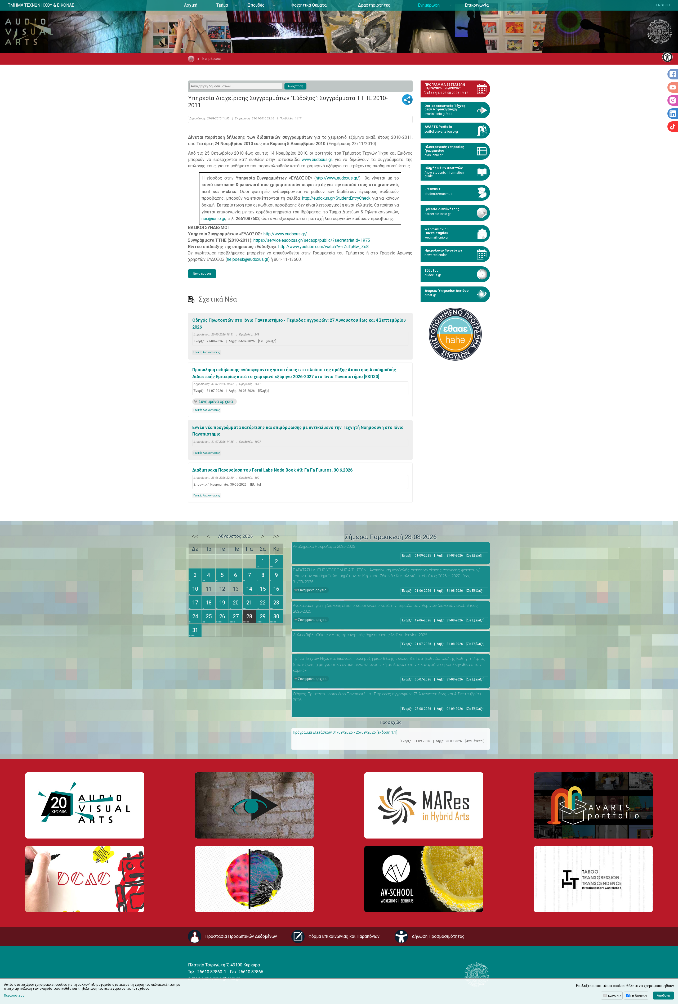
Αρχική (190, 5)
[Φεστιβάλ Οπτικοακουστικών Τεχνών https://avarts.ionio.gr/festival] (254, 879)
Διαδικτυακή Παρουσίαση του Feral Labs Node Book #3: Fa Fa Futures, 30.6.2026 (272, 470)
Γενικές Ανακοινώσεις (206, 352)
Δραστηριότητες (374, 5)
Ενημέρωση (429, 5)
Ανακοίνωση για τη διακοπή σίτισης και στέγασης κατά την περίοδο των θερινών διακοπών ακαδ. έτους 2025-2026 (385, 608)
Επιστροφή (202, 273)
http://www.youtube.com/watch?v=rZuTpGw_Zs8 (323, 246)
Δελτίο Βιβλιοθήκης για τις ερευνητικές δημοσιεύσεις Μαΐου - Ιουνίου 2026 (360, 635)
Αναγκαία (614, 996)
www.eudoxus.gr (317, 159)
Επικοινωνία (477, 5)
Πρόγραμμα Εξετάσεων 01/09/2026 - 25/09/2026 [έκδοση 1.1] (345, 732)
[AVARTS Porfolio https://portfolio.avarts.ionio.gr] (593, 805)
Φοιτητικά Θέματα (309, 5)
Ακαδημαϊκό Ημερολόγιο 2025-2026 (324, 546)
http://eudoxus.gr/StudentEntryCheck (336, 198)
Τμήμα (222, 5)
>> (276, 536)
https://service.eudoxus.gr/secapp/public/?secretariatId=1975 (311, 240)
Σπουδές (256, 5)
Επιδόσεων (638, 996)
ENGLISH (663, 5)
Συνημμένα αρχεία (216, 401)
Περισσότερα (14, 995)
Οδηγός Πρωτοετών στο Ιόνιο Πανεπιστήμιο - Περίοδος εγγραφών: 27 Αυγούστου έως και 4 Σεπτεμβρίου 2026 (299, 324)
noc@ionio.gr (213, 218)
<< (195, 536)
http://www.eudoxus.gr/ (337, 178)
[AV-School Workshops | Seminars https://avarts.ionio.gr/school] (423, 879)
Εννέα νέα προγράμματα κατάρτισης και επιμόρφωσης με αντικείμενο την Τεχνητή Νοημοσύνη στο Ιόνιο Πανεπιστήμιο (298, 431)
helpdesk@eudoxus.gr (247, 259)
